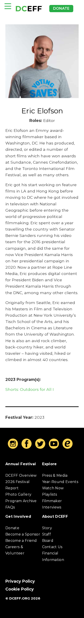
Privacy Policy (20, 581)
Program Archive (21, 501)
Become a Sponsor (22, 534)
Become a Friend (21, 540)
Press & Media (55, 475)
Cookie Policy (19, 589)
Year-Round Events (60, 482)
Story (47, 528)
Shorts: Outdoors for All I (29, 389)
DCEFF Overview (21, 475)
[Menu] (7, 6)
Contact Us (52, 547)
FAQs (10, 507)
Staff (46, 534)
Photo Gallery (18, 494)
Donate (61, 8)
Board (48, 540)
